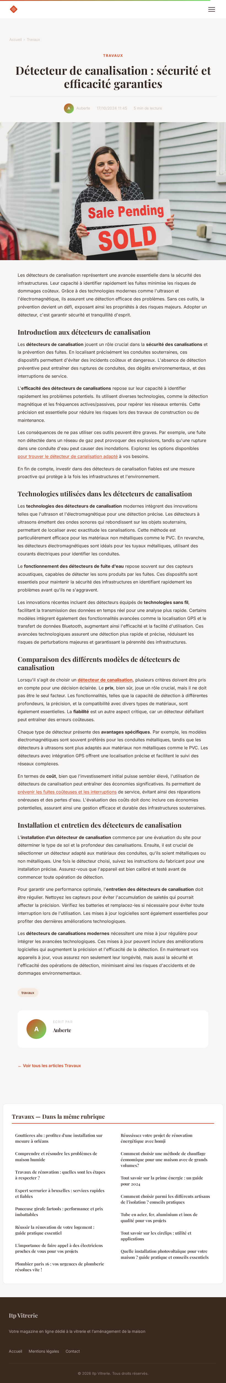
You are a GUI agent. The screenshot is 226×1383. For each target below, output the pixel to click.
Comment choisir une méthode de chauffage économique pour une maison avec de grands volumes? (164, 1159)
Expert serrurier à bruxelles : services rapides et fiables (59, 1193)
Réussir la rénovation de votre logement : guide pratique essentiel (54, 1230)
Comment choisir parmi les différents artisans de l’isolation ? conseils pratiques (165, 1199)
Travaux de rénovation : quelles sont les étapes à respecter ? (60, 1175)
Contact (73, 1351)
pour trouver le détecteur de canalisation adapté (68, 456)
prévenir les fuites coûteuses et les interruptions (67, 792)
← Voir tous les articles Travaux (49, 1065)
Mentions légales (44, 1351)
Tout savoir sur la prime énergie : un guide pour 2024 (162, 1180)
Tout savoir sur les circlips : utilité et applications (156, 1235)
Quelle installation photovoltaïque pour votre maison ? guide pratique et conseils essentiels (165, 1254)
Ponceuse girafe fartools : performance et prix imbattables (59, 1211)
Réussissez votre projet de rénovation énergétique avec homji (156, 1138)
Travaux (33, 39)
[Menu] (211, 9)
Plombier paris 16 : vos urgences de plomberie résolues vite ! (59, 1266)
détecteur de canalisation (105, 680)
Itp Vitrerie (23, 1315)
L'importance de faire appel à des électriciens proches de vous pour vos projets (59, 1248)
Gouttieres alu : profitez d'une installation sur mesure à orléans (59, 1138)
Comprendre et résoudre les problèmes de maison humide (56, 1156)
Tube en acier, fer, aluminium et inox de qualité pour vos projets (159, 1217)
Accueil (15, 39)
